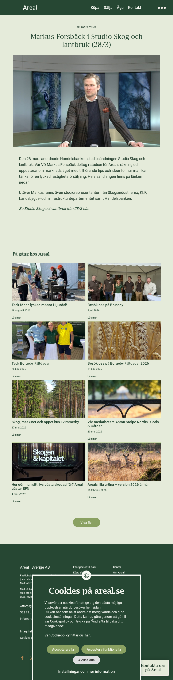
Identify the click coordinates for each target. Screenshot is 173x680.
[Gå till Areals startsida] (30, 7)
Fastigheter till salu (84, 567)
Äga (120, 7)
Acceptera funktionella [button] (104, 649)
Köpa (95, 7)
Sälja (108, 7)
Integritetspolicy (30, 631)
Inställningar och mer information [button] (86, 671)
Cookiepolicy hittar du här (70, 635)
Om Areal (118, 572)
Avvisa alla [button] (86, 660)
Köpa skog (79, 572)
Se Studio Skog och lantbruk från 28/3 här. (54, 208)
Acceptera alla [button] (63, 649)
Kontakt (134, 7)
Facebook (22, 658)
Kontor (117, 567)
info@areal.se (29, 618)
